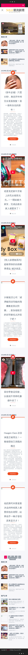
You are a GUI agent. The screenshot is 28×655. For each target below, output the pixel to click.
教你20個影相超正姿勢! (15, 599)
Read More (13, 138)
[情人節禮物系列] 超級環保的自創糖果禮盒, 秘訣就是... (13, 264)
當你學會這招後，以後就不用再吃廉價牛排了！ (13, 396)
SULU (8, 650)
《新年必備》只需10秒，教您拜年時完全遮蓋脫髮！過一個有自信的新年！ (13, 101)
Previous (12, 558)
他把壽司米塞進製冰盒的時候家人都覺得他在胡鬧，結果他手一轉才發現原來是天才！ (13, 512)
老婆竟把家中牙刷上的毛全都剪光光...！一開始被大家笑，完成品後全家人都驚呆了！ (13, 200)
